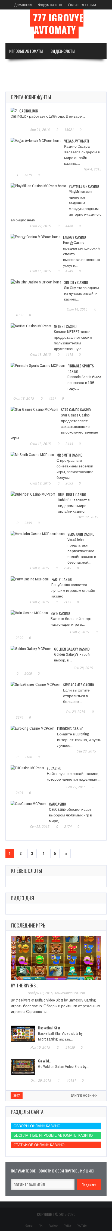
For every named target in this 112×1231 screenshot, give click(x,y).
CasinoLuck (28, 111)
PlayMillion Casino (84, 186)
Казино (85, 67)
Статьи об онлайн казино (39, 1145)
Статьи (15, 83)
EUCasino (54, 768)
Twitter (67, 1225)
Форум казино (50, 4)
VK (40, 1225)
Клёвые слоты (26, 870)
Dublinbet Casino (72, 494)
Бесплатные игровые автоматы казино (53, 1135)
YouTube (81, 1225)
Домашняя (23, 4)
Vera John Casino (81, 534)
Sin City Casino (76, 282)
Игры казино (54, 67)
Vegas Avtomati (76, 141)
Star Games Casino (76, 409)
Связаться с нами (82, 4)
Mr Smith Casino (70, 455)
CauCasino (57, 804)
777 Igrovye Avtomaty (58, 24)
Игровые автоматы (26, 51)
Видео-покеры (22, 67)
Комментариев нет (69, 993)
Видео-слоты (63, 51)
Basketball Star (49, 1027)
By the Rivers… (24, 985)
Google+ (29, 1225)
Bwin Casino (60, 613)
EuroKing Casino (70, 728)
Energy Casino (74, 237)
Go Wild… (44, 1061)
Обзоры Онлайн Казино (37, 1126)
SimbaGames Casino (78, 684)
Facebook (53, 1225)
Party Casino (61, 579)
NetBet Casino (65, 326)
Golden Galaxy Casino (72, 649)
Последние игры (28, 925)
